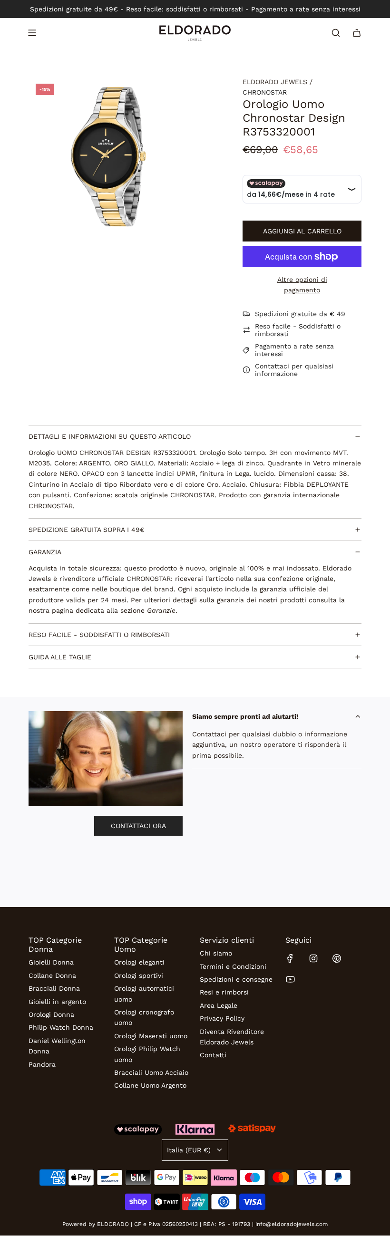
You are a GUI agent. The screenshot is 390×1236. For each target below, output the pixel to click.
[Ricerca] (335, 32)
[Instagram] (313, 958)
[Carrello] (356, 32)
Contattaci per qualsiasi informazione (294, 369)
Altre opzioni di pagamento (302, 285)
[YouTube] (290, 979)
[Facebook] (290, 958)
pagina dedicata (78, 610)
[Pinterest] (336, 958)
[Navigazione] (31, 32)
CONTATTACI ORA (138, 826)
